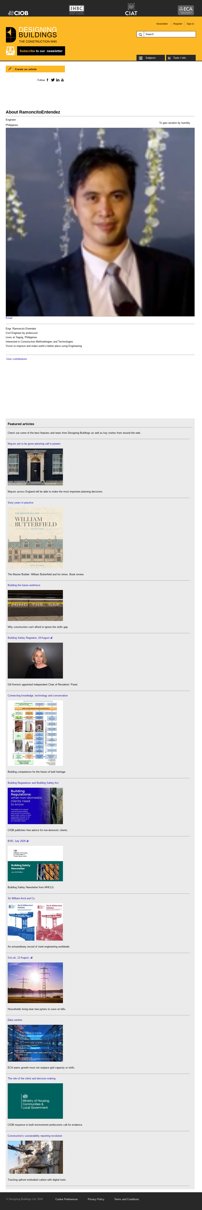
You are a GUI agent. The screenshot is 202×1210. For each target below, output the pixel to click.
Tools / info (179, 57)
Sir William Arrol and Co (21, 898)
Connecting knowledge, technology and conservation (38, 695)
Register (177, 23)
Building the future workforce (24, 585)
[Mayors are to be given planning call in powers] (35, 484)
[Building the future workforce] (35, 620)
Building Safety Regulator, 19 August (29, 637)
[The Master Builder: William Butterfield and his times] (35, 567)
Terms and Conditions (126, 1199)
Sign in (190, 23)
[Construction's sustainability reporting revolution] (35, 1172)
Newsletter (162, 23)
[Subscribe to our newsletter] (35, 54)
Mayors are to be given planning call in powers (34, 443)
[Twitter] (52, 80)
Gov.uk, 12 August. (19, 957)
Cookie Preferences (66, 1199)
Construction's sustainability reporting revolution (35, 1135)
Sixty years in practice (20, 502)
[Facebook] (47, 80)
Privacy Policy (96, 1199)
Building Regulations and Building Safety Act (33, 782)
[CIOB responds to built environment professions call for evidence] (35, 1117)
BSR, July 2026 (17, 841)
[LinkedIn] (57, 80)
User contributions (16, 358)
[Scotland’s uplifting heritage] (35, 939)
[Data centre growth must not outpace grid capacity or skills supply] (35, 1060)
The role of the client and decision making (31, 1078)
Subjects (151, 57)
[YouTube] (62, 80)
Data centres (15, 1019)
